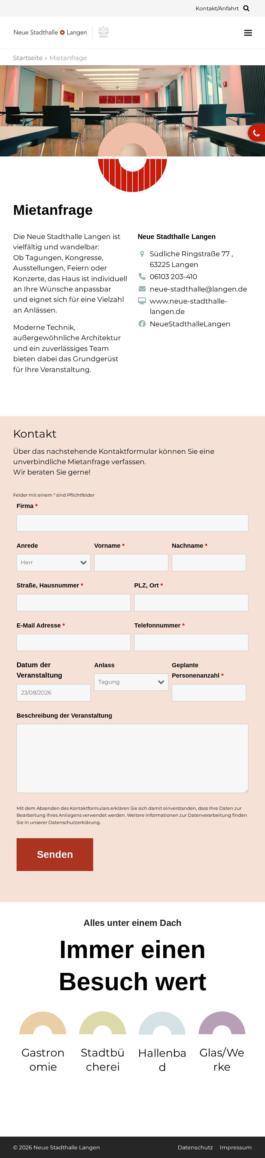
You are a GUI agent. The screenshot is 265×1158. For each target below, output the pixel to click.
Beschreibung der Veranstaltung (64, 715)
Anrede (27, 545)
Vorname (109, 545)
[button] (248, 33)
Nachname (189, 545)
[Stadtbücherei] (102, 1022)
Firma (27, 506)
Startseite (28, 58)
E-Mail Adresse (41, 625)
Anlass (104, 665)
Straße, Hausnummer (50, 585)
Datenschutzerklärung (74, 822)
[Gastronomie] (43, 1022)
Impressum (236, 1147)
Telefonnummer (159, 625)
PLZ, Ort (148, 585)
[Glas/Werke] (222, 1022)
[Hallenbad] (162, 1022)
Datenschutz (195, 1147)
